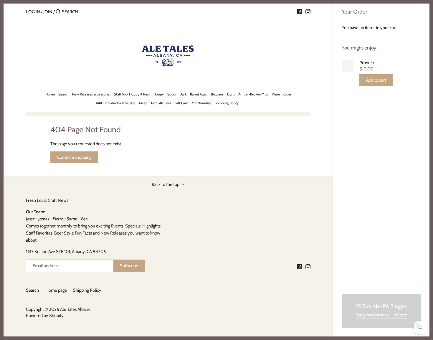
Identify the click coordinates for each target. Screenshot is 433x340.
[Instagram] (307, 11)
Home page (56, 290)
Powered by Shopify (45, 315)
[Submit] (58, 12)
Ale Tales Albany (75, 309)
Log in (33, 11)
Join (47, 11)
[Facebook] (299, 11)
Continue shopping (74, 157)
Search (32, 290)
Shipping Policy (87, 290)
